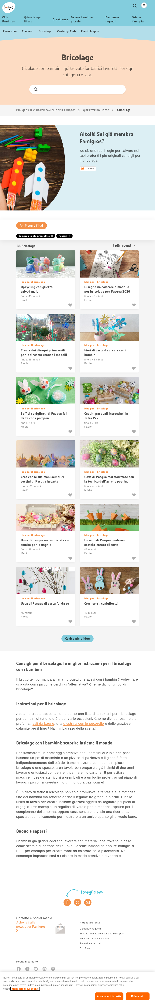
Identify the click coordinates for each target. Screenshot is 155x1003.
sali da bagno (43, 723)
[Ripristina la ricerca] (119, 89)
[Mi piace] (71, 305)
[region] (77, 987)
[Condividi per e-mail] (87, 902)
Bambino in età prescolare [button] (34, 236)
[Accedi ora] (144, 5)
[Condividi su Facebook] (67, 902)
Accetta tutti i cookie (109, 996)
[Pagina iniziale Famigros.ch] (9, 7)
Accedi (91, 168)
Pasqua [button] (63, 236)
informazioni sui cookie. (25, 988)
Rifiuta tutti (137, 996)
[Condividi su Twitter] (77, 902)
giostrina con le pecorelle (83, 723)
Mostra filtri (34, 225)
